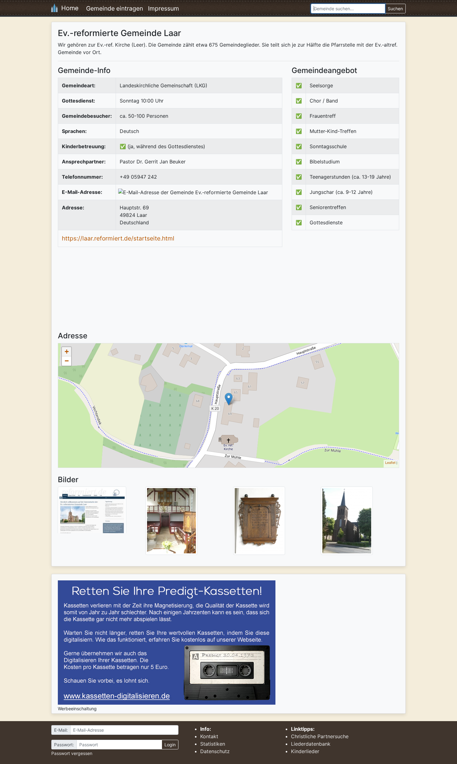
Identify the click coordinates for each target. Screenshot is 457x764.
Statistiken (212, 744)
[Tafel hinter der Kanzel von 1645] (259, 520)
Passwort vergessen (71, 753)
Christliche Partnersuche (320, 736)
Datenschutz (215, 751)
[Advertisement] (344, 286)
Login (170, 744)
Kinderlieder (305, 751)
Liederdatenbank (310, 744)
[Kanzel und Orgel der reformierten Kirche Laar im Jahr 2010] (171, 520)
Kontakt (209, 736)
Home (68, 8)
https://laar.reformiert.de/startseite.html (118, 238)
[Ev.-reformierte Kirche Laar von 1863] (347, 520)
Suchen (395, 8)
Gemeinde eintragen (114, 8)
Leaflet (390, 462)
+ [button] (67, 351)
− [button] (67, 361)
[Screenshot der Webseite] (92, 512)
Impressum (163, 8)
